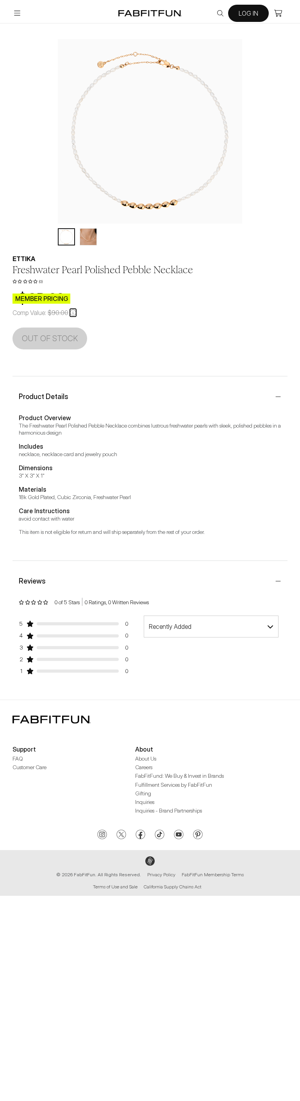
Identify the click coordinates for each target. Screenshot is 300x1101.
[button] (73, 313)
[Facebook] (140, 835)
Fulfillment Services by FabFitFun (173, 784)
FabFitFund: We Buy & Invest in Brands (179, 775)
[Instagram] (102, 835)
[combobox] (211, 626)
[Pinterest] (198, 835)
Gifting (143, 793)
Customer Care (29, 767)
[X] (121, 835)
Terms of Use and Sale (115, 887)
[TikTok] (159, 835)
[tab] (66, 236)
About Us (145, 758)
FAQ (17, 758)
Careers (143, 767)
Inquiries (144, 801)
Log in (248, 13)
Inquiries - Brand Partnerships (168, 810)
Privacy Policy (161, 874)
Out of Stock (50, 338)
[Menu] (17, 13)
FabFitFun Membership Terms (213, 874)
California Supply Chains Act (172, 887)
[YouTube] (179, 835)
